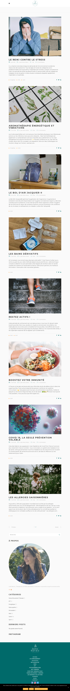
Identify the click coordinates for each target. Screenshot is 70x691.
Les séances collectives (35, 674)
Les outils (35, 660)
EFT (10, 601)
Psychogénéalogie (35, 667)
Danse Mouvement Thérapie (16, 598)
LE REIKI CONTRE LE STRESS (27, 59)
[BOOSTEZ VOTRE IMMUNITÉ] (35, 359)
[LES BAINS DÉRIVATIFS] (35, 233)
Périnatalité (12, 610)
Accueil (35, 657)
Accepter (26, 688)
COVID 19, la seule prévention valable (30, 438)
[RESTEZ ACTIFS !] (35, 295)
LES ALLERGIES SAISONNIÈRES (28, 497)
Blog (35, 678)
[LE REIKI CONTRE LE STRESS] (35, 36)
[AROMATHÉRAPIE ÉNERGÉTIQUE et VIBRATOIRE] (35, 104)
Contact (35, 680)
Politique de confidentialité (41, 688)
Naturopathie (12, 607)
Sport (10, 619)
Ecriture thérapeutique (35, 671)
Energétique (12, 604)
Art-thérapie (35, 669)
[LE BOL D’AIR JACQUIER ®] (35, 171)
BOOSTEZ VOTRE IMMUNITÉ (26, 380)
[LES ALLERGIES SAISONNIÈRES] (35, 479)
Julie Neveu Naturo (24, 62)
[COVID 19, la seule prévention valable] (35, 419)
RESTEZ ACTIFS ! (19, 317)
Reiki (10, 613)
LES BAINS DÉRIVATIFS (23, 254)
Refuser (31, 688)
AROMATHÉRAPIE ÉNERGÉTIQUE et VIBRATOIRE (31, 126)
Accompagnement (35, 658)
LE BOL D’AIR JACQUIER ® (25, 192)
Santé (10, 616)
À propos (35, 676)
